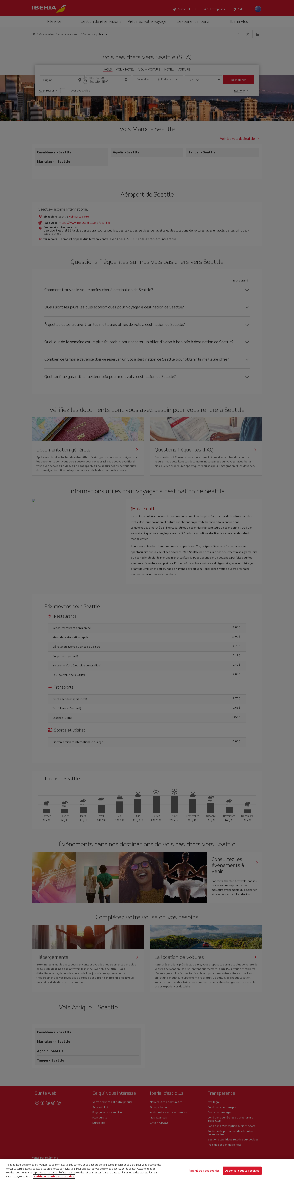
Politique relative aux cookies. (54, 1176)
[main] (147, 1171)
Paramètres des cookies (204, 1170)
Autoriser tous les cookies (242, 1170)
